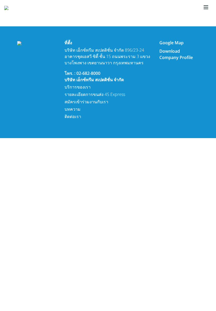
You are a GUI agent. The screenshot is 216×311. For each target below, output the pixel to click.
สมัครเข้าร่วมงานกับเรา (86, 102)
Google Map (171, 43)
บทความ (73, 109)
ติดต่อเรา (73, 116)
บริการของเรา (78, 87)
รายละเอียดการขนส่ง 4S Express (95, 94)
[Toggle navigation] (206, 7)
